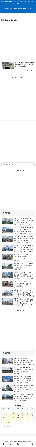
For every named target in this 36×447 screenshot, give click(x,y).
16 (4, 418)
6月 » (8, 426)
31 (8, 422)
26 (18, 420)
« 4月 (3, 426)
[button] (32, 164)
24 (8, 420)
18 (13, 418)
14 (27, 415)
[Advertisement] (18, 41)
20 (22, 418)
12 (18, 415)
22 (32, 418)
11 (13, 415)
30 (4, 422)
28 (27, 420)
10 (8, 415)
